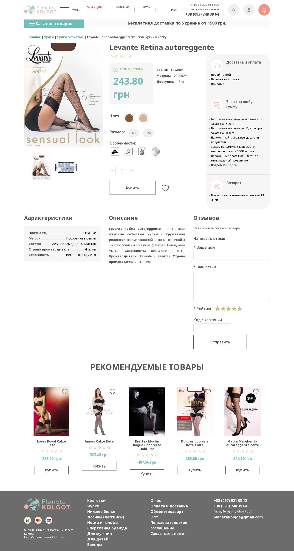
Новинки (122, 7)
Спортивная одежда (107, 528)
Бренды (94, 544)
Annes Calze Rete (99, 441)
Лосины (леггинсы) (105, 517)
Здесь (232, 165)
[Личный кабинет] (249, 10)
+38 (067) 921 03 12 (230, 500)
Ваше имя (205, 247)
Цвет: (115, 115)
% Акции (94, 7)
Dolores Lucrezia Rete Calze (195, 443)
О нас (155, 500)
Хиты (146, 7)
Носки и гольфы (102, 522)
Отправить (220, 342)
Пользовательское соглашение (168, 525)
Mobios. (59, 537)
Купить (132, 187)
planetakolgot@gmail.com (238, 517)
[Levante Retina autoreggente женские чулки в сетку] (41, 168)
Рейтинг (204, 308)
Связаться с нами (167, 533)
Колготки (96, 500)
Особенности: (123, 143)
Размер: (117, 131)
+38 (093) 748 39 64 (202, 14)
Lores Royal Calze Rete (51, 443)
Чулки (93, 506)
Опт (154, 517)
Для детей (97, 539)
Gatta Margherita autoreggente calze (242, 443)
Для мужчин (99, 533)
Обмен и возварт (167, 511)
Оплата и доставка (169, 506)
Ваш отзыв (206, 267)
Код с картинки (207, 319)
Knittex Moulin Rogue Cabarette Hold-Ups (147, 445)
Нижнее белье (101, 511)
